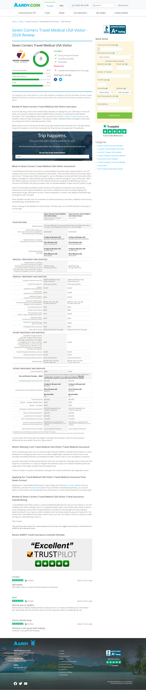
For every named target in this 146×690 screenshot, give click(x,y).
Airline (61, 13)
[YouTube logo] (25, 683)
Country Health (121, 13)
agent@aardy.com (20, 667)
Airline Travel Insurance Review (110, 145)
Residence (120, 88)
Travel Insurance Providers (68, 661)
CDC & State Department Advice (110, 169)
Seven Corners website (71, 485)
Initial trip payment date (106, 96)
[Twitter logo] (20, 683)
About (62, 654)
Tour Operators (80, 13)
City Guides (101, 13)
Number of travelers (104, 72)
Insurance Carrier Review (108, 159)
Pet (61, 5)
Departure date (103, 64)
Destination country (104, 53)
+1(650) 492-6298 (81, 5)
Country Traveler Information (110, 152)
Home (14, 21)
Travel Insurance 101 (27, 13)
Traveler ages (102, 80)
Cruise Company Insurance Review (111, 155)
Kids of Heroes (64, 656)
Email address (102, 104)
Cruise (47, 13)
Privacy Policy (128, 683)
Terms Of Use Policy (117, 683)
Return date (120, 64)
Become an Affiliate (66, 672)
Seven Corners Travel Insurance (71, 116)
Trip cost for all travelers (106, 45)
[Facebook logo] (15, 683)
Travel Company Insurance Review (111, 162)
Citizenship (101, 88)
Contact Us (63, 669)
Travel (50, 6)
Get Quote (36, 487)
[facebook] (55, 79)
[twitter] (60, 79)
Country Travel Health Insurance (111, 149)
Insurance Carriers (66, 664)
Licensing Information (66, 667)
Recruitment (64, 675)
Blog (21, 21)
